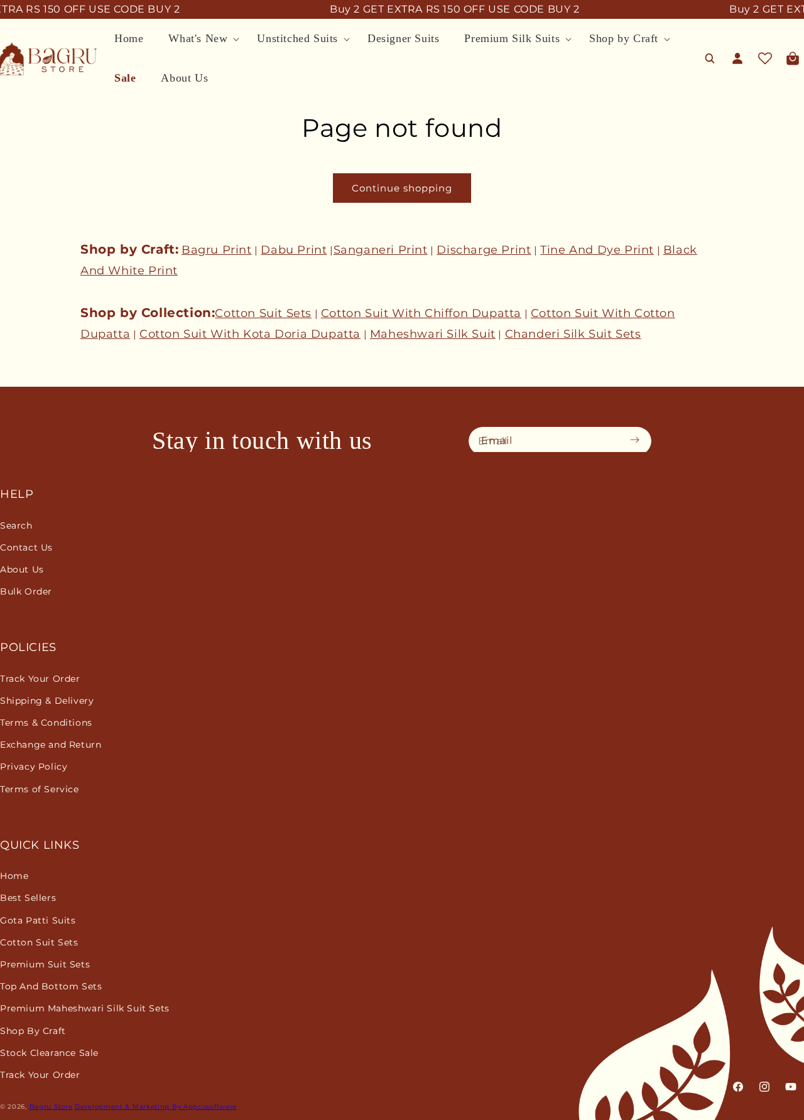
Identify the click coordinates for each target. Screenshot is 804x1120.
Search (16, 525)
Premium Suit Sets (45, 964)
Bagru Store (51, 1106)
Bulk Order (26, 591)
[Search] (710, 58)
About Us (22, 569)
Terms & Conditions (46, 722)
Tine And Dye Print (597, 250)
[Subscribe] (638, 440)
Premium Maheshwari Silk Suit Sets (85, 1008)
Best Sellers (28, 897)
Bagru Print (217, 250)
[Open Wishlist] (765, 58)
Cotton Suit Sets (263, 313)
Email (497, 440)
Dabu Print (294, 250)
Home (14, 875)
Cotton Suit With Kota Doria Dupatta (250, 334)
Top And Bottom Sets (51, 986)
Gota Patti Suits (38, 920)
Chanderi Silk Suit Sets (573, 334)
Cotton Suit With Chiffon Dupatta (421, 313)
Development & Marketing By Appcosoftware (156, 1106)
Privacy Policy (33, 766)
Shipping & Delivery (47, 700)
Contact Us (26, 547)
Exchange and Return (50, 744)
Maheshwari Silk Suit (433, 334)
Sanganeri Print (381, 250)
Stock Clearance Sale (49, 1052)
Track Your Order (40, 678)
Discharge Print (484, 250)
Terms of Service (39, 789)
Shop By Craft (33, 1031)
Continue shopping (402, 188)
